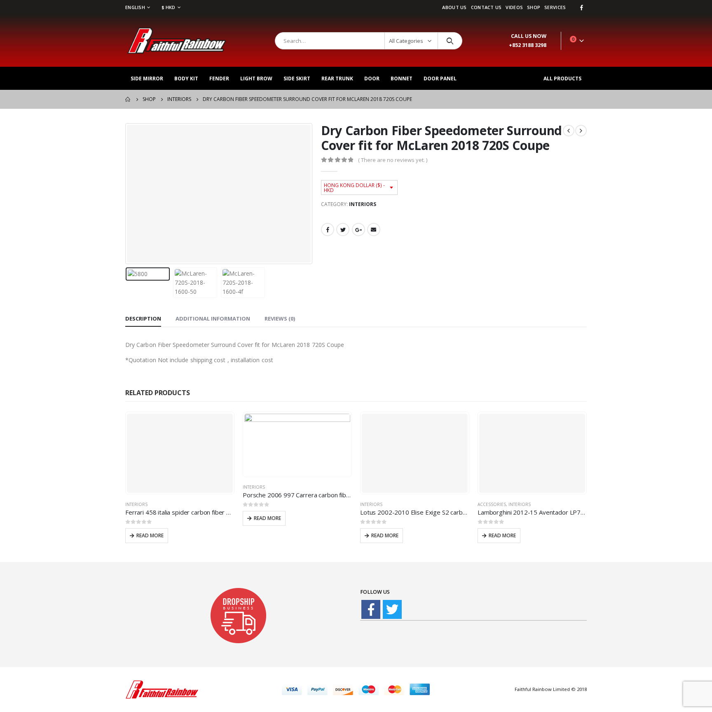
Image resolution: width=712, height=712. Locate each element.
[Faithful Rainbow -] (176, 41)
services (555, 7)
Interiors (362, 204)
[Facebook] (581, 7)
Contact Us (486, 7)
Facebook (327, 229)
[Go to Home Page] (128, 99)
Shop (533, 7)
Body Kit (186, 78)
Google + (358, 229)
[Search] (450, 41)
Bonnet (401, 78)
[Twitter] (392, 609)
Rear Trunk (337, 78)
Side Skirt (296, 78)
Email (373, 229)
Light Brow (256, 78)
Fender (219, 78)
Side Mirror (147, 78)
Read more (150, 535)
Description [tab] (143, 318)
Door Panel (440, 78)
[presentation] (127, 193)
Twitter (342, 229)
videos (514, 7)
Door (371, 78)
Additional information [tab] (213, 318)
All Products (562, 78)
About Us (454, 7)
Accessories (492, 504)
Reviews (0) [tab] (280, 318)
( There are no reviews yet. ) (392, 160)
